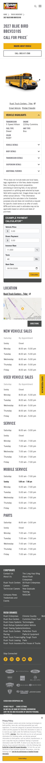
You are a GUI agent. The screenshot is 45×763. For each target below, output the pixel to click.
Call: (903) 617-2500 (22, 53)
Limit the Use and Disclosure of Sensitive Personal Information (21, 713)
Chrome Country (29, 616)
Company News (10, 595)
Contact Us (8, 573)
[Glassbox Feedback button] (42, 384)
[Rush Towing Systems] (35, 694)
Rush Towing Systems (13, 628)
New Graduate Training (28, 590)
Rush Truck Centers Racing (12, 632)
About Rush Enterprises (27, 578)
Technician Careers (12, 589)
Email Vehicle (15, 108)
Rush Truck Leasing (12, 640)
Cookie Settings (21, 707)
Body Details (11, 151)
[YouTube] (24, 659)
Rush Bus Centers (11, 619)
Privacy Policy (9, 707)
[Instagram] (12, 659)
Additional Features (14, 171)
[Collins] (22, 694)
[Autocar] (10, 687)
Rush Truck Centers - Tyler (21, 103)
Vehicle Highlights (16, 115)
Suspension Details (13, 164)
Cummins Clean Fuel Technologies (31, 620)
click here (13, 734)
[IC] (10, 694)
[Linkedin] (18, 659)
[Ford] (35, 673)
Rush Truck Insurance (13, 643)
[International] (22, 673)
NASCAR (26, 595)
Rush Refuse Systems (13, 625)
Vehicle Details (12, 145)
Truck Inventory (16, 14)
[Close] (42, 718)
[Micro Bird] (35, 687)
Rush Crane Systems (12, 622)
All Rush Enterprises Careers (31, 584)
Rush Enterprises (11, 616)
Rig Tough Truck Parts (29, 639)
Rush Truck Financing (13, 637)
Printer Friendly (28, 108)
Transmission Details (14, 158)
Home (5, 14)
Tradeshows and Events (10, 599)
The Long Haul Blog (31, 573)
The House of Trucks (31, 643)
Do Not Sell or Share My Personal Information (20, 709)
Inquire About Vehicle (22, 46)
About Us (8, 576)
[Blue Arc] (35, 680)
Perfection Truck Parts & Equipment (30, 632)
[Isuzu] (22, 680)
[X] (30, 659)
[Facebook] (6, 659)
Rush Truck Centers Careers (12, 584)
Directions (34, 323)
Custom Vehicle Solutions (29, 626)
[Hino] (10, 680)
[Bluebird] (22, 687)
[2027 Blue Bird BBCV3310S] (23, 81)
